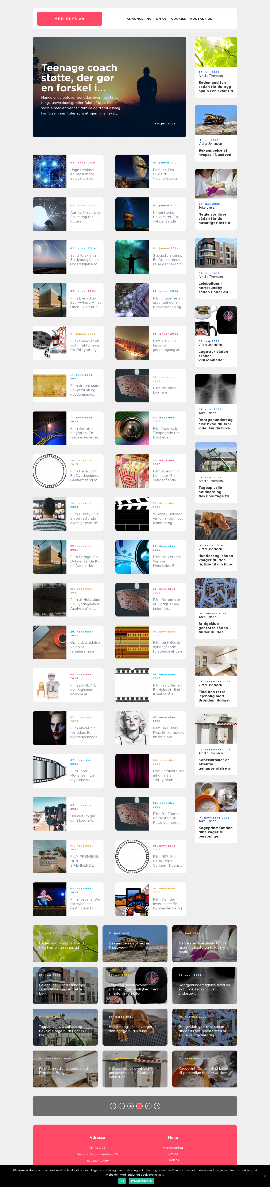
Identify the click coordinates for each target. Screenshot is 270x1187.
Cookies (178, 18)
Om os (161, 18)
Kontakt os (201, 18)
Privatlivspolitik (141, 1180)
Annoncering (139, 18)
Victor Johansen (210, 143)
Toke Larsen (207, 207)
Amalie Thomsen (163, 127)
